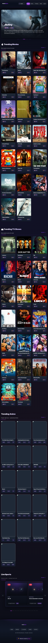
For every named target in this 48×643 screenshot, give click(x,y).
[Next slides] (45, 595)
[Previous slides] (3, 595)
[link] (27, 594)
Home (28, 3)
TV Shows (36, 3)
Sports (45, 3)
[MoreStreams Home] (5, 3)
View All (42, 47)
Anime (41, 3)
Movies (32, 3)
